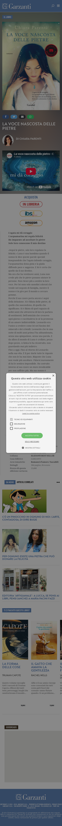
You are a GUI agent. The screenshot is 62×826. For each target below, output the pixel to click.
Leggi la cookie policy (31, 413)
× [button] (53, 376)
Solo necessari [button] (32, 441)
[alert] (31, 413)
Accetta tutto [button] (32, 435)
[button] (31, 413)
